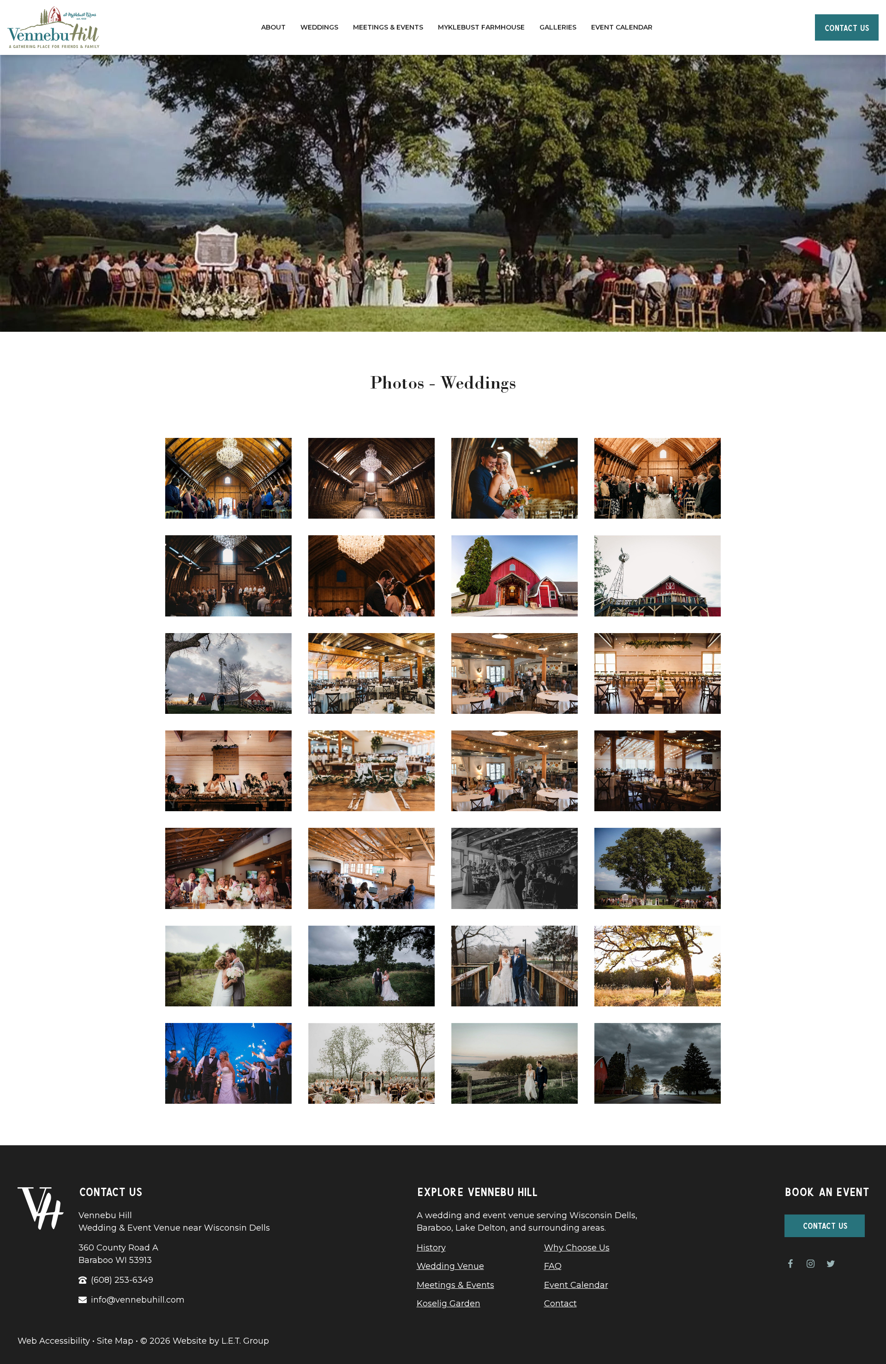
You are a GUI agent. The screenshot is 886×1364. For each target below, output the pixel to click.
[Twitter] (830, 1264)
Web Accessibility (54, 1341)
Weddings (319, 27)
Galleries (557, 27)
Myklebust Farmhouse (481, 27)
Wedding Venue (450, 1266)
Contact (560, 1303)
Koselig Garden (448, 1303)
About (273, 27)
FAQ (553, 1266)
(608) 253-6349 (122, 1280)
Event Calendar (622, 27)
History (431, 1248)
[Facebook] (790, 1264)
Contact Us (846, 27)
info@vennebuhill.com (138, 1300)
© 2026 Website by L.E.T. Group (204, 1341)
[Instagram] (810, 1264)
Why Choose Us (577, 1248)
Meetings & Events (388, 27)
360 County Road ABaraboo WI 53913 (118, 1254)
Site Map (115, 1341)
